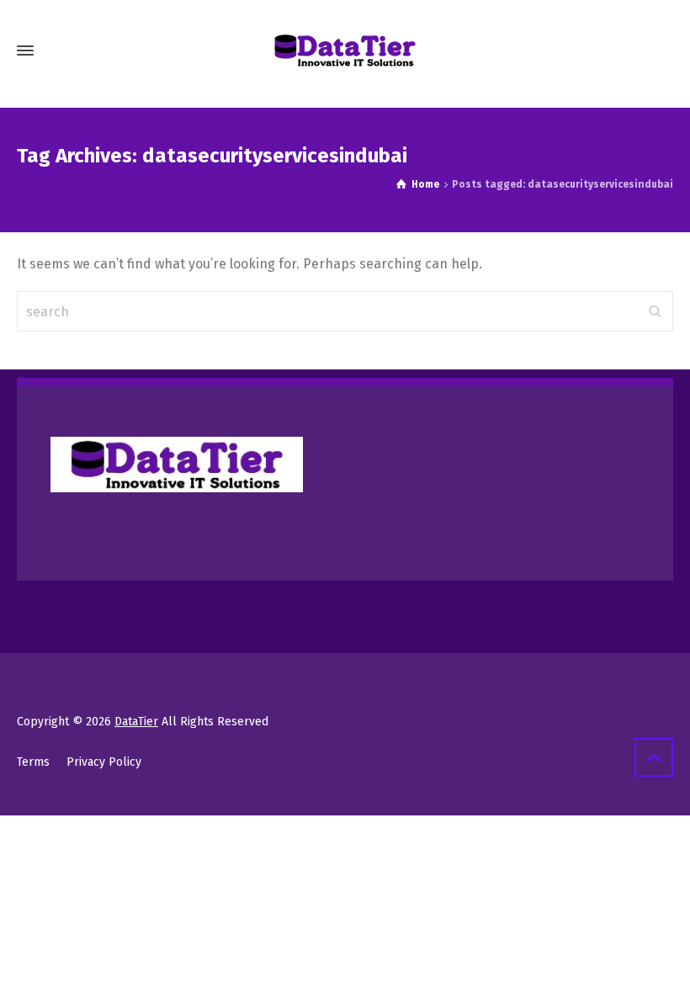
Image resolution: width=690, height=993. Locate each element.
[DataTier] (345, 50)
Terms (33, 762)
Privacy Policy (103, 762)
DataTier (136, 721)
